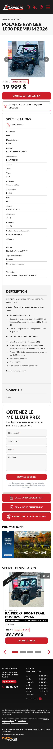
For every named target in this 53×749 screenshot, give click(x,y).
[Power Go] (26, 739)
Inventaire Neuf (8, 19)
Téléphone (13, 441)
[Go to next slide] (46, 59)
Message (12, 457)
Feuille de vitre (17, 125)
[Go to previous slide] (7, 59)
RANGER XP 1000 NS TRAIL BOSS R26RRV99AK (25, 615)
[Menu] (48, 7)
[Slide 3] (30, 652)
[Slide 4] (38, 652)
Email (11, 450)
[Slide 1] (15, 652)
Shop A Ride (20, 734)
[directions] (41, 7)
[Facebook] (40, 698)
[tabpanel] (37, 685)
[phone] (34, 7)
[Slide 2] (23, 652)
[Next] (48, 652)
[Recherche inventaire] (28, 7)
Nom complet (14, 433)
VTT (18, 19)
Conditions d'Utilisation (30, 485)
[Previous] (4, 652)
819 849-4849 (12, 687)
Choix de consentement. (19, 723)
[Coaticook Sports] (13, 7)
